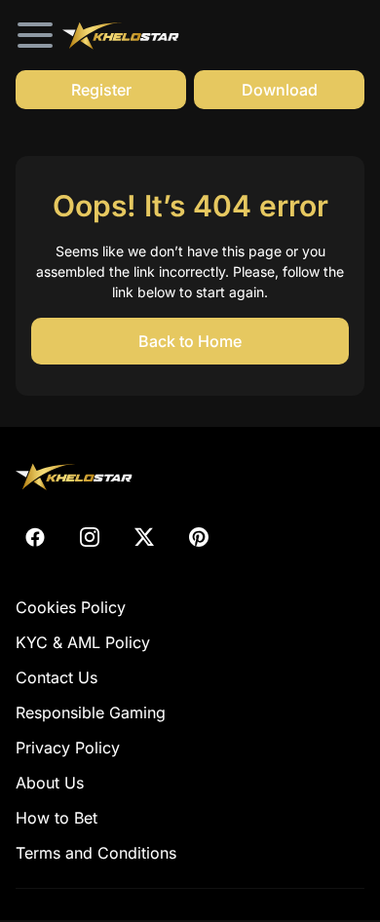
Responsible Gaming (91, 712)
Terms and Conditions (96, 853)
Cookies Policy (71, 607)
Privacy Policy (68, 747)
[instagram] (89, 537)
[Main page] (120, 35)
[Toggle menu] (35, 35)
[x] (144, 537)
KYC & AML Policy (83, 642)
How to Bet (56, 817)
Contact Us (56, 677)
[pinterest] (198, 537)
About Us (50, 782)
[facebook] (35, 537)
